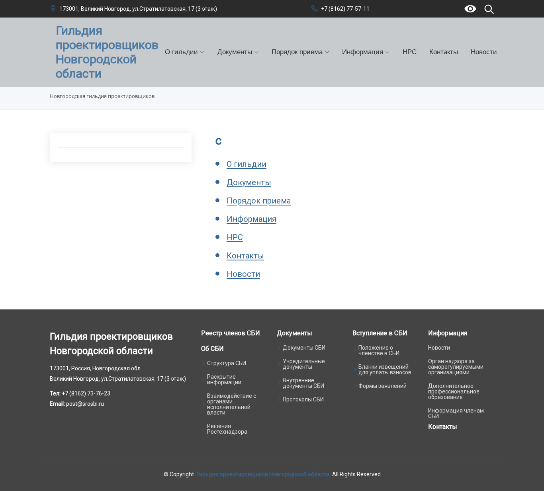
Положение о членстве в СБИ (378, 350)
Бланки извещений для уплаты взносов (384, 369)
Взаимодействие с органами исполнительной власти (231, 404)
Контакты (443, 52)
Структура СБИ (226, 363)
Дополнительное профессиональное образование (453, 391)
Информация (251, 219)
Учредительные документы (304, 364)
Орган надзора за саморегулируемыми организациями (455, 366)
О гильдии (246, 164)
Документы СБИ (304, 347)
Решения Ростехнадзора (227, 428)
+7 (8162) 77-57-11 (345, 9)
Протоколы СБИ (303, 399)
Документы (249, 182)
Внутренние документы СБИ (303, 383)
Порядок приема (259, 200)
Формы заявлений (382, 386)
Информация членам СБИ (456, 413)
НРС (410, 52)
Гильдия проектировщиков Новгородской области (263, 474)
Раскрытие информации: (225, 379)
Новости (484, 52)
